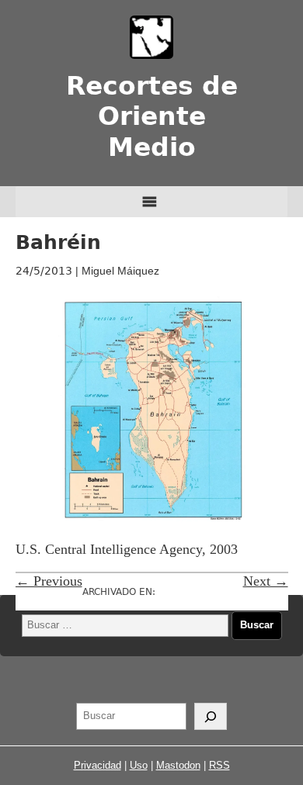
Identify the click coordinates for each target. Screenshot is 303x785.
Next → (265, 581)
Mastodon (178, 765)
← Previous (49, 581)
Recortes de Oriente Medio (152, 117)
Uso (139, 765)
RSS (219, 765)
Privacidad (97, 765)
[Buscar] (210, 717)
